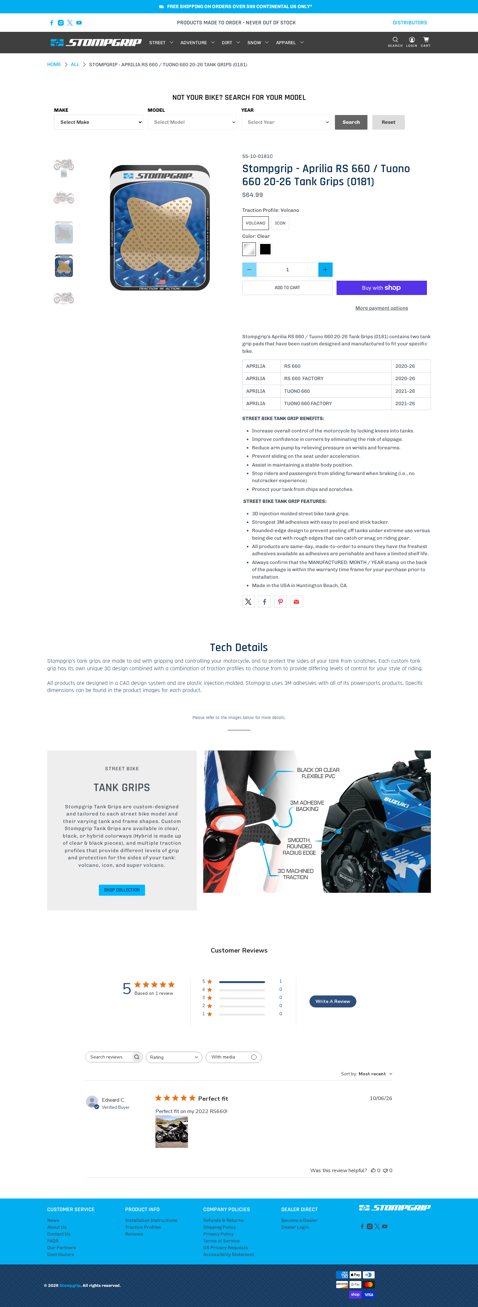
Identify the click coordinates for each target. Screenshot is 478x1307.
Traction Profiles (143, 1227)
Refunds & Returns (223, 1220)
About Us (57, 1227)
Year (247, 110)
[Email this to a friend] (296, 602)
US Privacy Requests (225, 1247)
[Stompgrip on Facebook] (52, 23)
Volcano (255, 223)
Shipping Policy (219, 1227)
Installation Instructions (151, 1220)
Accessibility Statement (228, 1254)
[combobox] (174, 1057)
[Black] (265, 249)
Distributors (60, 1254)
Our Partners (61, 1247)
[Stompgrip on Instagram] (61, 23)
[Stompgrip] (96, 42)
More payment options (381, 308)
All (75, 64)
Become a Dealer (299, 1220)
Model (156, 110)
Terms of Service (221, 1241)
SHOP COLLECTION (122, 890)
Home (54, 64)
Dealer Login (295, 1227)
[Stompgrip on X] (70, 23)
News (53, 1220)
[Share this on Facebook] (264, 602)
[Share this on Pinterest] (280, 602)
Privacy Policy (218, 1234)
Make (61, 110)
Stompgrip (70, 1285)
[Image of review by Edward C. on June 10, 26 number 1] (171, 1131)
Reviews (134, 1234)
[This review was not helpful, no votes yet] (385, 1170)
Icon (280, 223)
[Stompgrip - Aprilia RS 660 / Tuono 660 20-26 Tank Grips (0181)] (160, 229)
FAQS (53, 1241)
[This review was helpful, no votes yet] (373, 1170)
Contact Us (59, 1234)
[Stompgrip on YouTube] (79, 23)
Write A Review (332, 1001)
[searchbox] (108, 1057)
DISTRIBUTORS (410, 22)
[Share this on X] (248, 602)
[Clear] (249, 249)
